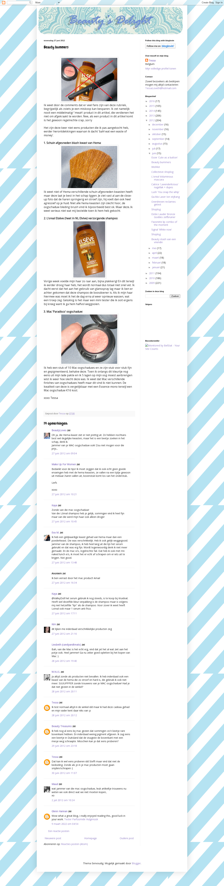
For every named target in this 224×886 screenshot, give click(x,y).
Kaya (54, 505)
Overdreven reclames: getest (163, 203)
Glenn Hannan (60, 811)
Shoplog (156, 209)
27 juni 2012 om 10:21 (64, 494)
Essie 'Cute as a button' (164, 157)
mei (154, 248)
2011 (152, 273)
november (158, 129)
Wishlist (155, 167)
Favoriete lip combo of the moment (164, 223)
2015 (152, 106)
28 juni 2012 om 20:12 (64, 715)
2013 (152, 115)
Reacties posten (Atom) (74, 844)
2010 (152, 278)
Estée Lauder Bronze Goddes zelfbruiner (163, 215)
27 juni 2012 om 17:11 (64, 613)
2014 (152, 110)
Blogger (136, 863)
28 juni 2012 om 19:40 (64, 661)
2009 (152, 283)
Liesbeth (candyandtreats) (66, 644)
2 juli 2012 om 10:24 (63, 800)
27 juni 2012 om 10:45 (64, 521)
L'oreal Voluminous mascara (162, 178)
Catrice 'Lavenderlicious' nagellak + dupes (164, 186)
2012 (152, 120)
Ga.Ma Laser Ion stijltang (165, 196)
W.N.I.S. (56, 671)
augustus (157, 143)
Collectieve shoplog (162, 171)
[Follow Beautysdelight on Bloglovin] (160, 47)
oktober (157, 134)
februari (157, 262)
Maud (55, 784)
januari (156, 267)
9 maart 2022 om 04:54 (65, 823)
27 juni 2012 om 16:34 (64, 582)
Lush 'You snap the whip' (165, 192)
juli (154, 148)
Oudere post (127, 838)
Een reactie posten (58, 831)
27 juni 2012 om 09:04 (64, 453)
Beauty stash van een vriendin (163, 241)
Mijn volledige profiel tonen (160, 68)
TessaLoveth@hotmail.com (160, 88)
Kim (54, 624)
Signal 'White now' (161, 229)
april (155, 253)
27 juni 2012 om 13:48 (64, 562)
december (158, 124)
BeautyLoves (59, 430)
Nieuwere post (53, 838)
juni (154, 153)
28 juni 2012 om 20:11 (64, 691)
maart (156, 257)
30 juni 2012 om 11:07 (64, 773)
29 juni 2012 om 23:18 (64, 745)
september (158, 139)
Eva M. (55, 532)
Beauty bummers (161, 162)
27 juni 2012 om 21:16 (64, 633)
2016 (152, 101)
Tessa (55, 702)
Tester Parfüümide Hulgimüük (81, 819)
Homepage (90, 838)
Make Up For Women (64, 464)
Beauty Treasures (62, 726)
